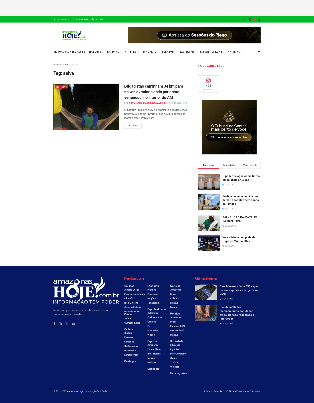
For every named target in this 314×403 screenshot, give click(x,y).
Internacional (154, 353)
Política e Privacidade (83, 19)
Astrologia (152, 313)
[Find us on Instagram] (255, 19)
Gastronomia (131, 346)
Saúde (127, 318)
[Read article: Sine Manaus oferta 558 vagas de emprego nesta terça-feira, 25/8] (206, 292)
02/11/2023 (175, 103)
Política (113, 52)
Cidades (174, 298)
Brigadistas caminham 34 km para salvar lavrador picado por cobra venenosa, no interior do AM (153, 92)
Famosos (129, 341)
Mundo (174, 307)
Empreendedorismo (135, 294)
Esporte (168, 52)
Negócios (152, 298)
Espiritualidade (211, 52)
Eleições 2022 (177, 326)
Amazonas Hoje (75, 391)
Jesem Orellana (132, 307)
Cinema (128, 333)
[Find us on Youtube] (73, 324)
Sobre (56, 19)
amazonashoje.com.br (69, 52)
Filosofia (128, 298)
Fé (148, 326)
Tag (67, 64)
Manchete (153, 368)
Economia (149, 52)
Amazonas (152, 345)
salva (74, 64)
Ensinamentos (154, 317)
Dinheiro (151, 290)
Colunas (234, 52)
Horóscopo (130, 350)
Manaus (151, 358)
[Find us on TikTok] (259, 20)
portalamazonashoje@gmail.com (148, 103)
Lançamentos (131, 355)
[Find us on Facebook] (245, 19)
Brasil (173, 294)
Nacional (151, 362)
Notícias (95, 52)
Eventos (128, 337)
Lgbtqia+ (174, 349)
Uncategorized (179, 373)
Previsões (152, 330)
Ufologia (174, 367)
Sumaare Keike (132, 323)
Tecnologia (153, 303)
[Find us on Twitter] (250, 19)
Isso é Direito (131, 303)
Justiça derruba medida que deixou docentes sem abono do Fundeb (240, 200)
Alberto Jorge (131, 290)
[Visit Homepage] (74, 35)
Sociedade (187, 52)
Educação (175, 345)
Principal (57, 64)
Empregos (152, 294)
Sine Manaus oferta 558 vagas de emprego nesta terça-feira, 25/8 (239, 290)
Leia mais (135, 125)
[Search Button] (259, 52)
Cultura (130, 52)
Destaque (130, 361)
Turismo (174, 362)
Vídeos (151, 335)
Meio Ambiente (178, 353)
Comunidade (154, 349)
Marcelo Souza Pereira (132, 312)
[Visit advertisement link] (194, 35)
